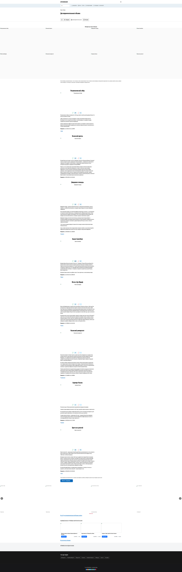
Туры (83, 5)
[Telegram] (89, 569)
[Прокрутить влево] (2, 498)
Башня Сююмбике (77, 239)
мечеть (62, 325)
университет (63, 377)
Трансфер (102, 5)
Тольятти (102, 557)
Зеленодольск (63, 557)
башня (62, 277)
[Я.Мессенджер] (90, 569)
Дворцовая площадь (77, 182)
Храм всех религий (77, 428)
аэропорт (62, 422)
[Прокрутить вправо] (180, 498)
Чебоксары (97, 557)
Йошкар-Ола (78, 557)
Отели (80, 5)
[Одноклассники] (87, 569)
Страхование (96, 5)
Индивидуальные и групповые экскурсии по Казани (71, 520)
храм (62, 473)
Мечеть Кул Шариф (77, 282)
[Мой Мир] (94, 569)
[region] (91, 499)
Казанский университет (77, 331)
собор (62, 131)
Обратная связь (94, 567)
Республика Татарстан (90, 557)
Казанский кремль (77, 136)
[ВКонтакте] (86, 569)
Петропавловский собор (77, 91)
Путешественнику (89, 5)
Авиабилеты (75, 5)
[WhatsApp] (93, 569)
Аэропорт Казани (77, 383)
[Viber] (91, 569)
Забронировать (64, 536)
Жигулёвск (107, 557)
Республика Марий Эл (70, 557)
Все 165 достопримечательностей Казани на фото (71, 515)
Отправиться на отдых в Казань (67, 545)
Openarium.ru (89, 567)
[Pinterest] (95, 569)
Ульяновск (83, 557)
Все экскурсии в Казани (65, 540)
